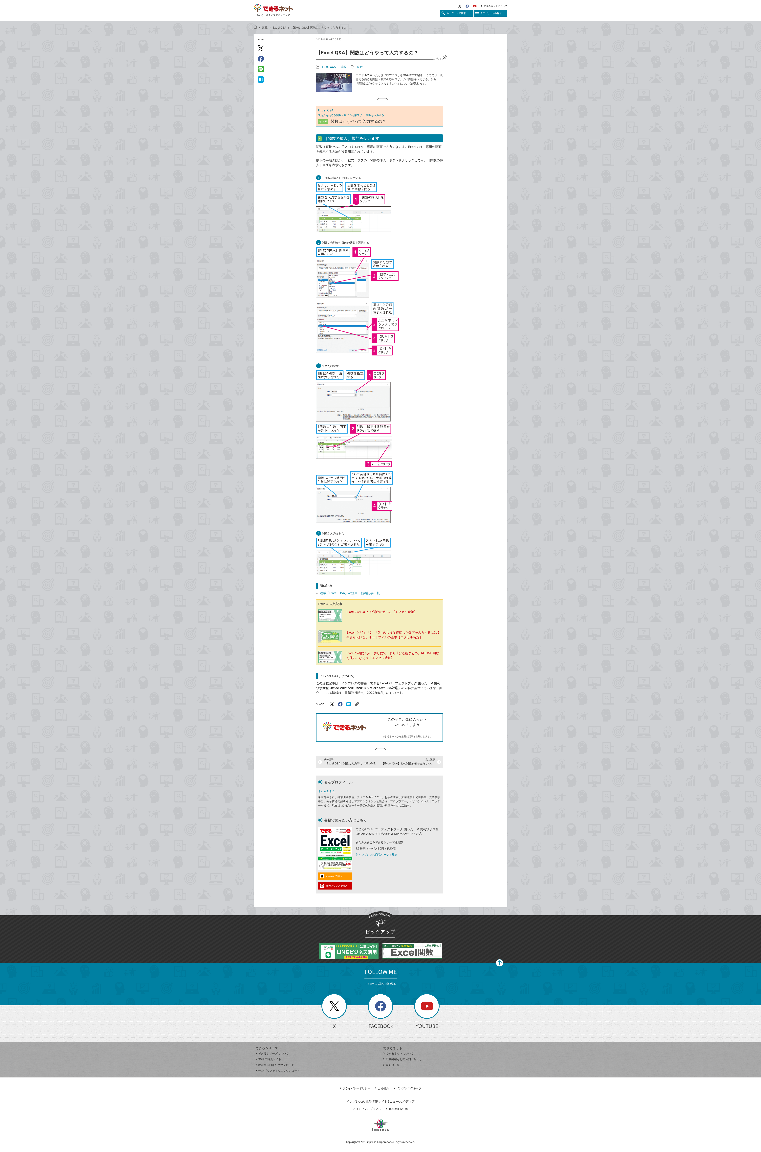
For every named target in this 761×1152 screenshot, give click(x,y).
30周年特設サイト (269, 1059)
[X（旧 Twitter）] (459, 6)
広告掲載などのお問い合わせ (404, 1059)
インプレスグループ (408, 1088)
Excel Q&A (279, 27)
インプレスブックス (368, 1108)
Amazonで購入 (334, 876)
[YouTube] (475, 6)
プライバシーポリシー (356, 1088)
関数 (360, 66)
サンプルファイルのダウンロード (279, 1070)
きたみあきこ (326, 791)
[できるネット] (255, 27)
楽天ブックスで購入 (336, 885)
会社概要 (383, 1088)
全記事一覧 (393, 1065)
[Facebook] (467, 6)
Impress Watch (398, 1108)
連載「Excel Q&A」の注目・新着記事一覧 (350, 593)
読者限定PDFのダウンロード (276, 1065)
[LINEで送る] (261, 69)
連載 (265, 27)
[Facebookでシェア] (261, 59)
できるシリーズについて (273, 1053)
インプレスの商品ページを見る (378, 854)
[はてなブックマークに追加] (261, 79)
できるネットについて (495, 6)
